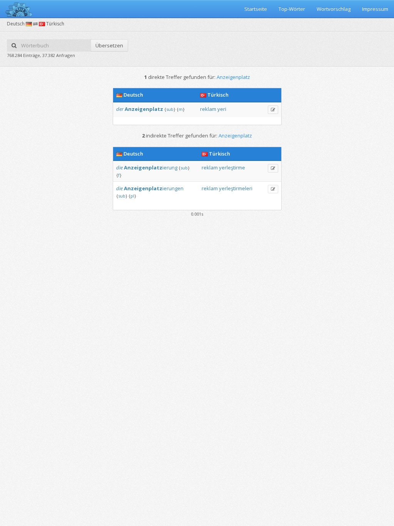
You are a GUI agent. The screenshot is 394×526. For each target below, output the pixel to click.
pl (132, 196)
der (120, 109)
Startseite (255, 8)
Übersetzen (109, 45)
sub (170, 109)
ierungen (154, 188)
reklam (208, 109)
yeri (221, 109)
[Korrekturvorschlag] (273, 110)
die (119, 167)
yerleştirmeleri (235, 188)
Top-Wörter (292, 8)
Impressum (375, 8)
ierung (150, 167)
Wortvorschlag (334, 8)
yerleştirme (232, 167)
